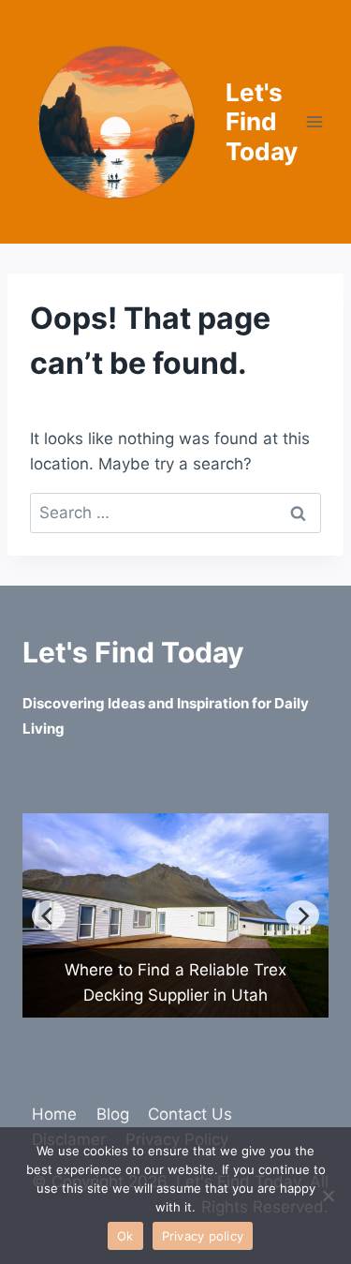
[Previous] (49, 915)
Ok (125, 1235)
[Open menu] (315, 121)
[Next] (302, 915)
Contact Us (190, 1114)
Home (54, 1114)
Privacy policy (203, 1235)
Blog (112, 1114)
